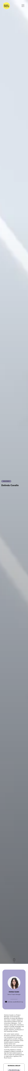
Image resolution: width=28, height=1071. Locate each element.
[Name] (23, 5)
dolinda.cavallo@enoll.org (15, 1002)
